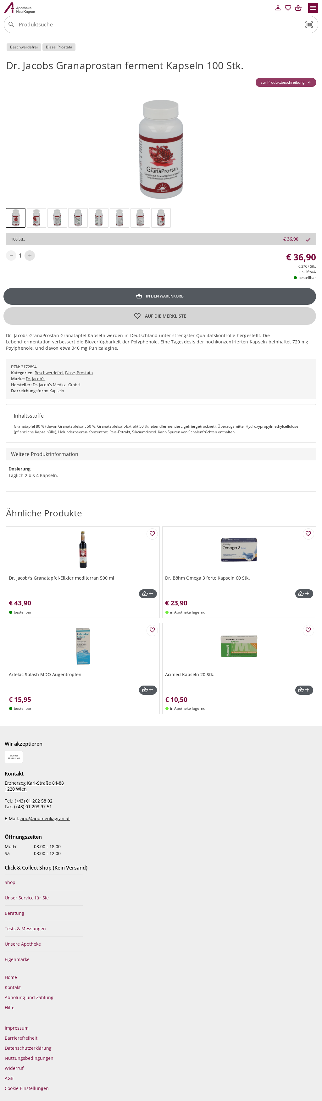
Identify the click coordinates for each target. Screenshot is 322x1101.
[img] (15, 218)
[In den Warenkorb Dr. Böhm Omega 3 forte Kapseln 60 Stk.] (304, 593)
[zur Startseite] (138, 8)
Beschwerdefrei (49, 372)
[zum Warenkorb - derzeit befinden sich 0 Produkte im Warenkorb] (298, 8)
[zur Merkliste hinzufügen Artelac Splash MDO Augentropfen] (152, 630)
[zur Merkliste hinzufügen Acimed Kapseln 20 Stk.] (308, 630)
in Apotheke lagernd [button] (187, 612)
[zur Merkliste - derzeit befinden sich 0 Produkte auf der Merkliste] (288, 8)
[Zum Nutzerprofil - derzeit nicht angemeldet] (278, 8)
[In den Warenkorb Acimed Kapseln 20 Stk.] (304, 690)
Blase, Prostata (79, 372)
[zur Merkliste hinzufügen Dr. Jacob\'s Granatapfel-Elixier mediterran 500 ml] (152, 534)
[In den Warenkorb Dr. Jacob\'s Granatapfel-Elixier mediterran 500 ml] (148, 593)
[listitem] (44, 882)
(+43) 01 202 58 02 (34, 801)
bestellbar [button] (307, 277)
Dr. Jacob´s (35, 378)
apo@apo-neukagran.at (45, 818)
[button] (309, 24)
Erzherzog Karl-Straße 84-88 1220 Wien (34, 786)
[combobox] (159, 27)
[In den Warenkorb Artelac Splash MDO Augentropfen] (148, 690)
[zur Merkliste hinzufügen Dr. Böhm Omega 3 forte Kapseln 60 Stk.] (308, 534)
